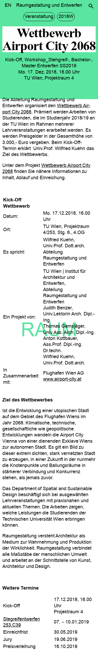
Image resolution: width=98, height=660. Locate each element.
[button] (91, 6)
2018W (66, 16)
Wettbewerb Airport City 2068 (46, 168)
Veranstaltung (39, 16)
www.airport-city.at (62, 379)
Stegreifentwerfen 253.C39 (21, 622)
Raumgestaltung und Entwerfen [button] (49, 5)
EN (8, 5)
